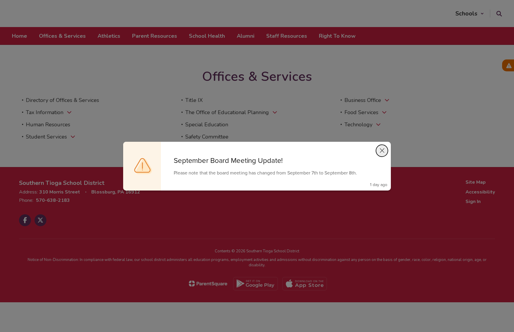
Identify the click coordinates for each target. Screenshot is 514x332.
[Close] (382, 151)
